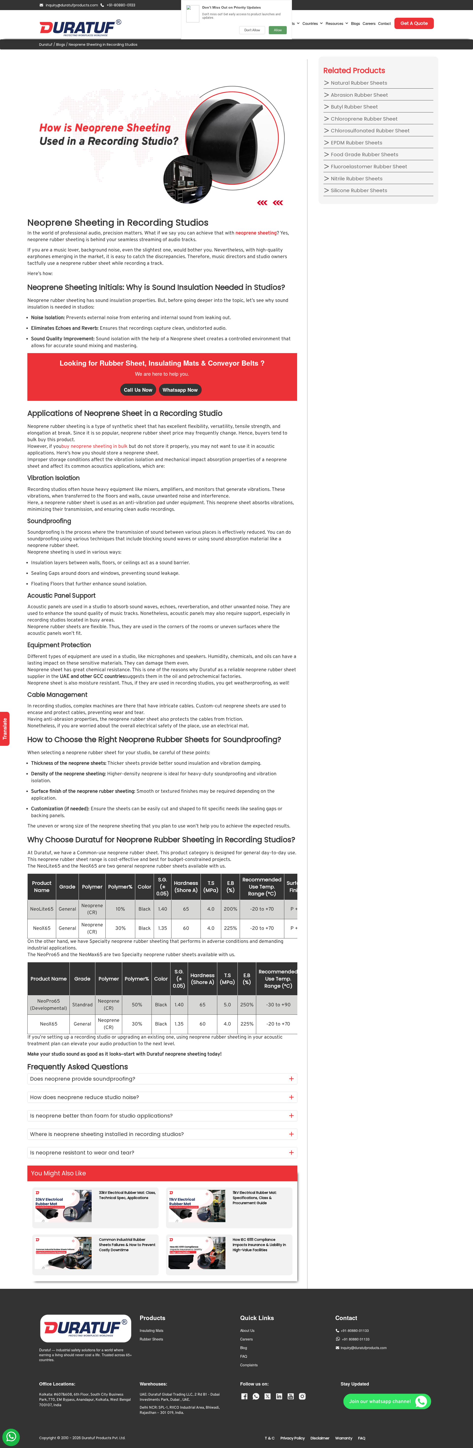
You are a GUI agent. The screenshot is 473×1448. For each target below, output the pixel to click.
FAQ (243, 1356)
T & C (270, 1438)
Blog (243, 1347)
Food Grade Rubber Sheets (364, 154)
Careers (369, 23)
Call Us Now (138, 389)
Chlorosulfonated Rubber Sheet (370, 130)
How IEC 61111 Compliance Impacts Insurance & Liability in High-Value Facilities (259, 1244)
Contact (384, 23)
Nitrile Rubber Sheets (356, 178)
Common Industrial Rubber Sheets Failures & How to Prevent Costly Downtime (127, 1244)
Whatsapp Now (180, 389)
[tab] (162, 1079)
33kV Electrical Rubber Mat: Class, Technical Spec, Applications (127, 1195)
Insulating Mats (151, 1330)
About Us (247, 1330)
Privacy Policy (293, 1438)
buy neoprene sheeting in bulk (94, 446)
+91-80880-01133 (121, 5)
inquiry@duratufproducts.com (72, 5)
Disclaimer (320, 1438)
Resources (334, 23)
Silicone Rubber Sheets (358, 190)
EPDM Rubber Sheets (356, 142)
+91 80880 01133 (356, 1339)
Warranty (343, 1438)
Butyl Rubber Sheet (354, 106)
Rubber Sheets (151, 1339)
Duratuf (45, 44)
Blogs (355, 23)
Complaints (249, 1364)
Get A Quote (414, 23)
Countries (310, 23)
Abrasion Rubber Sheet (359, 95)
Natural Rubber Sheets (358, 82)
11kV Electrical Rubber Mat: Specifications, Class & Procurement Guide (255, 1197)
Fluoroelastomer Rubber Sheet (368, 166)
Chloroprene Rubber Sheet (364, 118)
